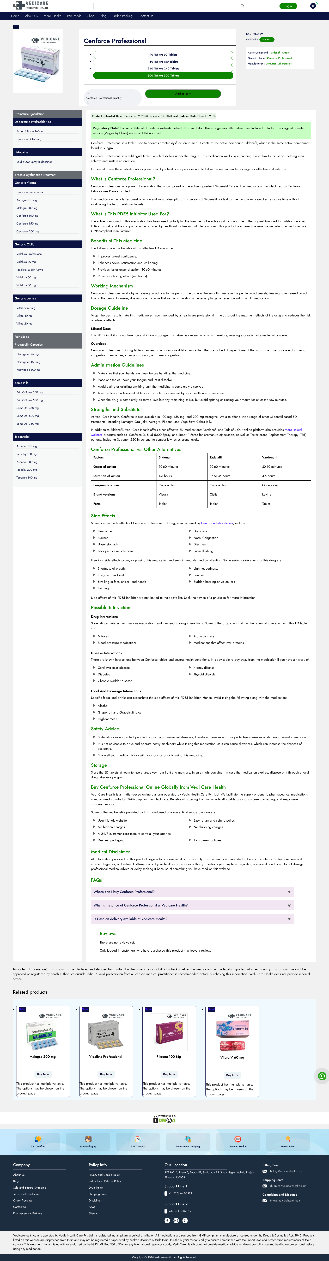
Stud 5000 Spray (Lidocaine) (34, 162)
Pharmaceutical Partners (27, 1213)
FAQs (92, 1207)
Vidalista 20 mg (26, 262)
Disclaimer (95, 1200)
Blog (103, 16)
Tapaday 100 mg (26, 454)
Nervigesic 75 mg (27, 354)
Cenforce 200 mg (27, 231)
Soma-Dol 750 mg (27, 424)
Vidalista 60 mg (26, 277)
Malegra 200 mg (26, 208)
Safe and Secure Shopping (29, 1188)
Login (288, 6)
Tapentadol (22, 436)
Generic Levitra (25, 298)
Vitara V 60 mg (25, 308)
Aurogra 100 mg (26, 200)
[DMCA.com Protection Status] (164, 1118)
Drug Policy (96, 1188)
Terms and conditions (26, 1194)
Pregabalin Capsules (29, 344)
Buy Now (43, 1074)
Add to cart (183, 93)
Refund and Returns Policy (105, 1181)
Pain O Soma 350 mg (29, 392)
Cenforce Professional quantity (103, 98)
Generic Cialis (24, 244)
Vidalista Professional (29, 254)
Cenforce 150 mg (27, 223)
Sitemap (94, 1213)
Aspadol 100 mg (26, 446)
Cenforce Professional (30, 192)
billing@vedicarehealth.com (286, 1171)
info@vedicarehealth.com (285, 1201)
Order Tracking (122, 16)
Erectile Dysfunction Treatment (35, 175)
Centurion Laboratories (217, 523)
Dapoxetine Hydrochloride (33, 122)
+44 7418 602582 (180, 1211)
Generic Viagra (25, 182)
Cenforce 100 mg (27, 216)
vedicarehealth (163, 1257)
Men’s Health (52, 16)
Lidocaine (21, 152)
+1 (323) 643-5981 (180, 1193)
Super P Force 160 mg (30, 131)
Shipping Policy (98, 1194)
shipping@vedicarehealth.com (288, 1186)
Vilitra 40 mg (24, 316)
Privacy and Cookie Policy (104, 1175)
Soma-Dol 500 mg (27, 416)
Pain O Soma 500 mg (29, 400)
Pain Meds (74, 16)
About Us (31, 16)
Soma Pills (21, 383)
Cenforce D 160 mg (28, 139)
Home (15, 16)
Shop (90, 16)
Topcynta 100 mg (26, 477)
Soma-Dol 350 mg (27, 408)
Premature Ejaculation (29, 114)
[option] (163, 54)
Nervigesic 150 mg (28, 362)
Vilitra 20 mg (24, 323)
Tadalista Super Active (29, 270)
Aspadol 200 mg (26, 462)
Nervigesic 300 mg (28, 370)
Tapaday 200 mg (26, 470)
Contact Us (146, 16)
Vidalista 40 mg (26, 285)
